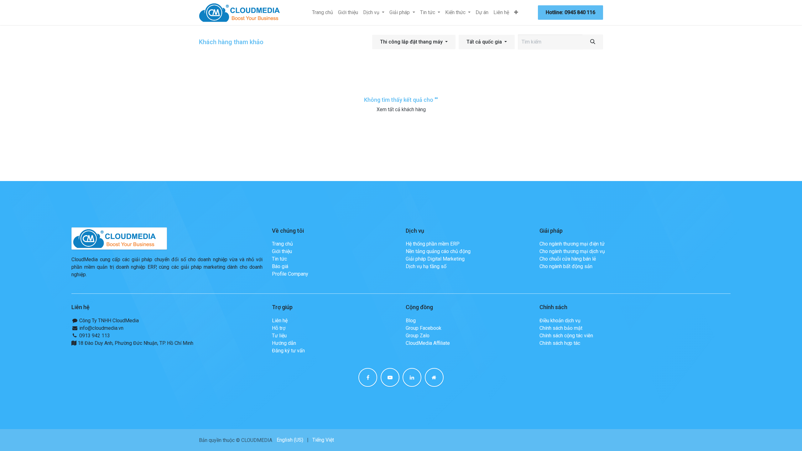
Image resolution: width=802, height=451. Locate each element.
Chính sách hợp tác (559, 343)
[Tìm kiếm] (592, 41)
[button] (414, 42)
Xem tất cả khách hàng (401, 109)
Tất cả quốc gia (484, 42)
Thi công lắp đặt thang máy (411, 42)
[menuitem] (323, 12)
